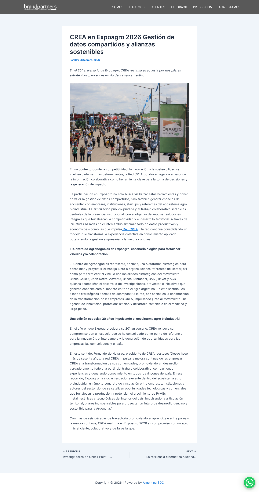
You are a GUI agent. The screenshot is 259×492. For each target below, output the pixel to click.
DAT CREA (130, 229)
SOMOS (117, 7)
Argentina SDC (153, 482)
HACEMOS (136, 7)
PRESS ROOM (203, 7)
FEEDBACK (179, 7)
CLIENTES (158, 7)
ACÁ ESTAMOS (229, 7)
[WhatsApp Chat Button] (249, 482)
